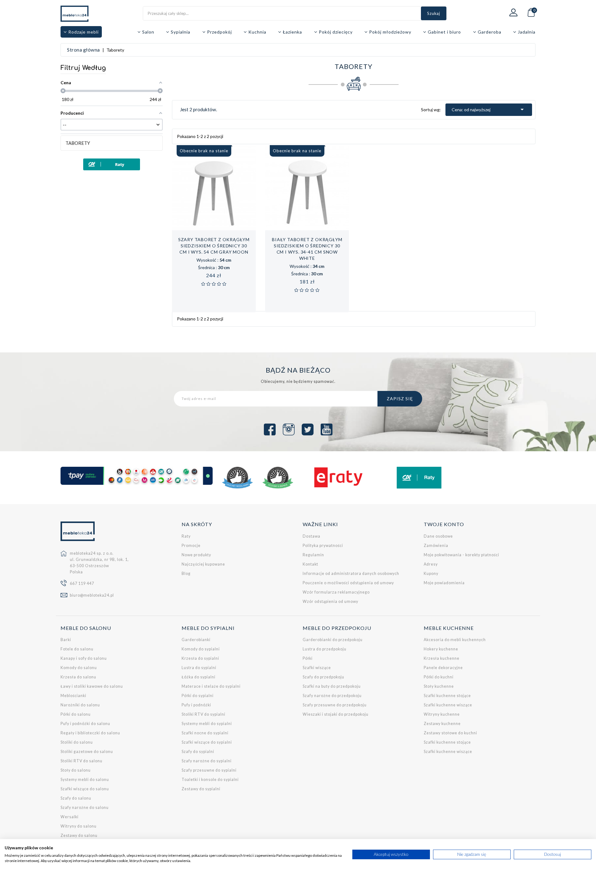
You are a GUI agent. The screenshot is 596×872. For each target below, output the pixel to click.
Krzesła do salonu (78, 677)
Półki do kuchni (439, 677)
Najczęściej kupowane (203, 564)
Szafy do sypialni (198, 751)
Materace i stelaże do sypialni (211, 686)
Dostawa (311, 536)
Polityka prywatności (323, 545)
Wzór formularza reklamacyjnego (336, 592)
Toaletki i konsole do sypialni (210, 779)
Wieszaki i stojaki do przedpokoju (335, 714)
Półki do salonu (76, 714)
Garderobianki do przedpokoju (333, 639)
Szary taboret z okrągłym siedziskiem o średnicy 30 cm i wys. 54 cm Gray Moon (214, 246)
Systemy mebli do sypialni (207, 723)
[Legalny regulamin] (237, 478)
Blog (186, 573)
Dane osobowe (438, 536)
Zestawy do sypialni (201, 789)
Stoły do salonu (76, 770)
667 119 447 (82, 583)
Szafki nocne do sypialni (205, 733)
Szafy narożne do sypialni (207, 761)
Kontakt (310, 564)
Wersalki (70, 817)
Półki (308, 658)
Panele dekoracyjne (443, 667)
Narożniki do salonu (80, 705)
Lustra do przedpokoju (324, 649)
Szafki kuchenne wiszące (448, 705)
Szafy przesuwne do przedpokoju (335, 705)
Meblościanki (73, 695)
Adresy (431, 564)
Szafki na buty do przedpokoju (332, 686)
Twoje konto (444, 524)
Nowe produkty (196, 555)
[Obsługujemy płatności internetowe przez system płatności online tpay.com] (136, 476)
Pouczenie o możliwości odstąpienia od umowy (348, 583)
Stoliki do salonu (77, 742)
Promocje (191, 545)
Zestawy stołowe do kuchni (450, 733)
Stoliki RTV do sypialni (203, 714)
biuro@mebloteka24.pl (92, 595)
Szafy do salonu (76, 798)
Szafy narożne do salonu (85, 807)
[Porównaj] (220, 227)
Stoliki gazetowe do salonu (87, 751)
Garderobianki (196, 639)
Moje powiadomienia (444, 583)
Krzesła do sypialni (200, 658)
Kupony (431, 573)
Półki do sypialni (198, 695)
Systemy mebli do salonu (85, 779)
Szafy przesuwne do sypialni (209, 770)
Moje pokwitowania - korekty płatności (461, 555)
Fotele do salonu (77, 649)
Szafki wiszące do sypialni (207, 742)
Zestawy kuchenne (442, 723)
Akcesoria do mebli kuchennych (455, 639)
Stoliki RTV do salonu (81, 761)
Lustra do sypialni (199, 667)
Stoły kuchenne (439, 686)
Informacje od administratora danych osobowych (351, 573)
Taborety (77, 143)
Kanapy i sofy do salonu (84, 658)
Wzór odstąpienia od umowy (330, 601)
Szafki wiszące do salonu (85, 789)
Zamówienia (436, 545)
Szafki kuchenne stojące (447, 695)
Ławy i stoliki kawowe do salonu (92, 686)
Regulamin (313, 555)
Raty (186, 536)
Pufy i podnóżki (196, 705)
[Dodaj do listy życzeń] (207, 227)
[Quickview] (234, 227)
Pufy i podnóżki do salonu (85, 723)
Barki (66, 639)
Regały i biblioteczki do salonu (90, 733)
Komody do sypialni (201, 649)
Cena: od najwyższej (489, 109)
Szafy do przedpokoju (323, 677)
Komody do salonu (79, 667)
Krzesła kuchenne (441, 658)
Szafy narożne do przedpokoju (332, 695)
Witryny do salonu (79, 826)
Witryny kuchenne (442, 714)
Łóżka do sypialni (198, 677)
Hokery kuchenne (441, 649)
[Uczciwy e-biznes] (278, 478)
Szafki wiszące (317, 667)
